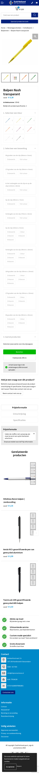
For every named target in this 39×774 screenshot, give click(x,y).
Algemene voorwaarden (9, 730)
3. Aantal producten (12, 336)
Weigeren (19, 766)
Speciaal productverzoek (19, 21)
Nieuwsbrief (5, 710)
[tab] (19, 407)
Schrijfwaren (27, 28)
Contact (4, 706)
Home (3, 28)
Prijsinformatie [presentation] (19, 407)
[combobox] (16, 15)
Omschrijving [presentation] (19, 413)
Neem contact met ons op (12, 393)
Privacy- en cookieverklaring (11, 733)
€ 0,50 (8, 606)
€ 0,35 (8, 505)
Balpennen (5, 30)
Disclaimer (5, 736)
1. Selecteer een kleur (12, 113)
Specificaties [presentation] (19, 420)
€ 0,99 (8, 556)
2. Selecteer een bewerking (15, 148)
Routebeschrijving (7, 716)
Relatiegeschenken (14, 28)
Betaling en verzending (9, 713)
